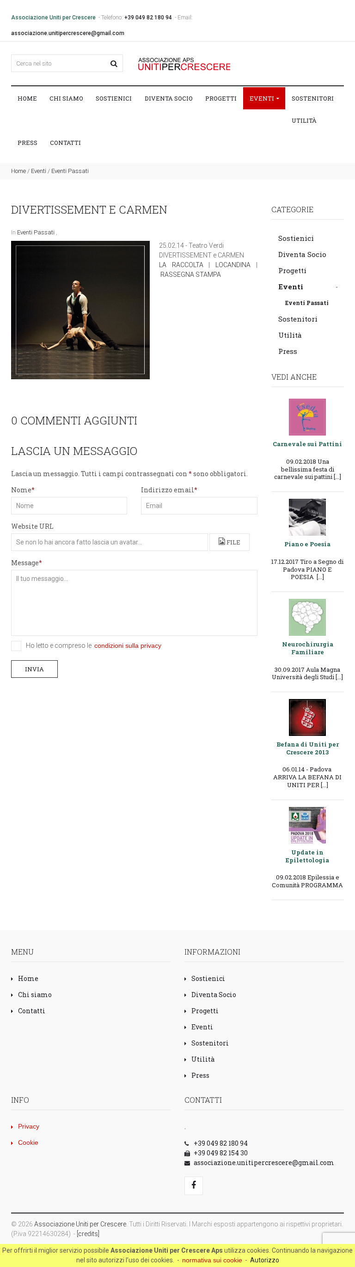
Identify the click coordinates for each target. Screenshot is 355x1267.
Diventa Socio (169, 98)
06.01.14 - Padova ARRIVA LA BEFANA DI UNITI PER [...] (307, 777)
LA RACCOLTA (181, 265)
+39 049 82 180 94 (148, 17)
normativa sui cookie (212, 1260)
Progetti (221, 98)
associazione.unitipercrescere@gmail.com (67, 33)
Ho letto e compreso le (93, 645)
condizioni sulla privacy (127, 645)
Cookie (28, 1142)
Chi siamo (66, 98)
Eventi (262, 98)
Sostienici (114, 98)
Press (27, 142)
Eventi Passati (70, 170)
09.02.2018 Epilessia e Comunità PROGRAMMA (307, 881)
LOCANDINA (233, 265)
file (232, 542)
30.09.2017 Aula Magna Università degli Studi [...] (307, 673)
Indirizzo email (167, 489)
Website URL (32, 526)
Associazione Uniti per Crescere (80, 1224)
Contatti (65, 142)
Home (27, 98)
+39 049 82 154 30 (221, 1152)
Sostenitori (313, 98)
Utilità (304, 120)
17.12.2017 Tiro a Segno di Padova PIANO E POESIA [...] (307, 569)
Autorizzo (264, 1260)
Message (25, 562)
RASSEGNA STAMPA (190, 274)
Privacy (28, 1126)
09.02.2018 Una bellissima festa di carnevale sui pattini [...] (307, 469)
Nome (21, 489)
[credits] (88, 1233)
